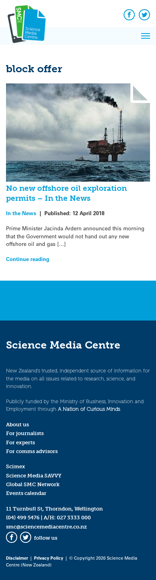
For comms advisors (32, 451)
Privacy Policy (48, 558)
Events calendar (26, 493)
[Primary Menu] (145, 36)
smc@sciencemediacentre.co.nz (46, 527)
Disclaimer (17, 558)
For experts (20, 442)
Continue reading (27, 258)
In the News (21, 213)
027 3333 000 (74, 518)
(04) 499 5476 (23, 518)
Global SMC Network (33, 484)
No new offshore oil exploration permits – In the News (66, 193)
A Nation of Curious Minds (89, 409)
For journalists (25, 433)
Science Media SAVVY (34, 476)
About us (17, 425)
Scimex (15, 466)
